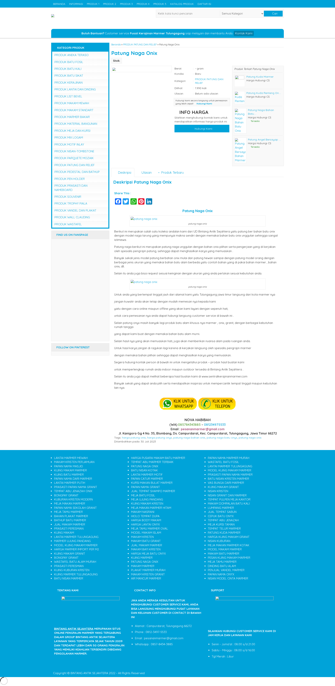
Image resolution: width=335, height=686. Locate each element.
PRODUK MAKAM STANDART (73, 110)
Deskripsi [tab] (124, 172)
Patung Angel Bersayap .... (264, 139)
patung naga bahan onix (189, 437)
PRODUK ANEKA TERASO (71, 55)
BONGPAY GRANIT (66, 495)
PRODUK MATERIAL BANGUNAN (75, 124)
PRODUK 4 (143, 3)
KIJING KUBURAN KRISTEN (71, 570)
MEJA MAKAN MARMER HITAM (151, 508)
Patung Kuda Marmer (260, 76)
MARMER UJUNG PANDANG (72, 541)
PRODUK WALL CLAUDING (72, 217)
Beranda (116, 44)
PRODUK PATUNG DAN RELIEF (140, 44)
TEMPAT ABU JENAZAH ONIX (73, 491)
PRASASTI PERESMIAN (69, 528)
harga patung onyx (159, 437)
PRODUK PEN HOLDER (69, 179)
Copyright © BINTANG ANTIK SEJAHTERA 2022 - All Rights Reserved (99, 673)
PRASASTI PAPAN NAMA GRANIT (75, 487)
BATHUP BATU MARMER (70, 520)
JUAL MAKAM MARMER (69, 524)
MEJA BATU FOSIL (143, 495)
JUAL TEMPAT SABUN (222, 512)
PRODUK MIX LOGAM (68, 137)
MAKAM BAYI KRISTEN (146, 549)
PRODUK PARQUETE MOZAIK (74, 158)
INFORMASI (76, 3)
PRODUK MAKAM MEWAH (71, 103)
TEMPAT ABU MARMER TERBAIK (152, 462)
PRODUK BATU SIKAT (68, 75)
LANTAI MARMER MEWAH (71, 458)
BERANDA (59, 3)
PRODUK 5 (159, 3)
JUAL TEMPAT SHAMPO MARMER (153, 491)
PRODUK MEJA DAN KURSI (72, 131)
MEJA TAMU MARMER (68, 512)
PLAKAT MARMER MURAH (148, 570)
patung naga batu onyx (222, 437)
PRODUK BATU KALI (67, 69)
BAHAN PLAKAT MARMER (71, 516)
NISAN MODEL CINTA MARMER (228, 578)
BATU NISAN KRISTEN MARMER (228, 478)
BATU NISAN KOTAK (144, 470)
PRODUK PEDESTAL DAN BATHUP (77, 172)
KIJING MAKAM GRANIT (69, 553)
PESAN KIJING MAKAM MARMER (229, 557)
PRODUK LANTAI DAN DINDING (75, 89)
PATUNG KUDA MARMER (224, 532)
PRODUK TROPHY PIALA (70, 203)
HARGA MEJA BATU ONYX (148, 553)
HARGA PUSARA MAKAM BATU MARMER (158, 458)
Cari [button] (274, 13)
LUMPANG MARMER (221, 508)
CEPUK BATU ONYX (221, 516)
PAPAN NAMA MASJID (68, 466)
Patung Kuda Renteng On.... (263, 93)
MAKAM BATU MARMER (223, 553)
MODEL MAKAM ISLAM (146, 532)
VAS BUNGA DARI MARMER (226, 483)
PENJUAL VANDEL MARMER (226, 570)
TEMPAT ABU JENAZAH (223, 520)
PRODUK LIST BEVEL (68, 96)
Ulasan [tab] (146, 172)
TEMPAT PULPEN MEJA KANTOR (229, 499)
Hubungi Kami (203, 128)
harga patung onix (134, 437)
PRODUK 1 (93, 3)
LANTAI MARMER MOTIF (147, 474)
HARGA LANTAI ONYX (145, 524)
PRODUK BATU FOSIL (68, 62)
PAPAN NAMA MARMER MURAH (228, 458)
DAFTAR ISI (204, 3)
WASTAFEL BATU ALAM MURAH (75, 562)
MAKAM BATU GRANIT (146, 541)
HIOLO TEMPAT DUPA (145, 516)
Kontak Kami (243, 33)
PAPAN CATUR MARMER (147, 478)
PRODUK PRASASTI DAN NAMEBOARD (70, 188)
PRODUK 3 (126, 3)
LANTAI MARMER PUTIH (69, 483)
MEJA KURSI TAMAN (221, 524)
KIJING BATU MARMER (69, 474)
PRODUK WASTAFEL (68, 224)
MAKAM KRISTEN (142, 537)
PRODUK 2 (109, 3)
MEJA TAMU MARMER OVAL (149, 528)
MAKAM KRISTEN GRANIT (148, 574)
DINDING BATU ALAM (222, 566)
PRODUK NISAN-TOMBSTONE (74, 151)
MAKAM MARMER (142, 566)
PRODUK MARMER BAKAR (72, 117)
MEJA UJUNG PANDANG (147, 499)
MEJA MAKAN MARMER (69, 503)
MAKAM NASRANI (142, 512)
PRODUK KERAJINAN (68, 82)
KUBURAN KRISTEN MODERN (73, 499)
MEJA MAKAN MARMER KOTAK (228, 545)
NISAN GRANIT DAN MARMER (227, 495)
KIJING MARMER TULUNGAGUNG (76, 574)
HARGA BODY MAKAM (146, 520)
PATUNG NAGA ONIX (144, 466)
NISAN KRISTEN (218, 491)
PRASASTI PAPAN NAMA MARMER (230, 474)
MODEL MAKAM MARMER (225, 549)
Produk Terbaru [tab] (172, 172)
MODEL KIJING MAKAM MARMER (76, 545)
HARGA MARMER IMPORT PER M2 (76, 549)
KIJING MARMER (142, 557)
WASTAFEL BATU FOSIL (223, 462)
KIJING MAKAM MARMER (70, 470)
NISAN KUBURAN (219, 541)
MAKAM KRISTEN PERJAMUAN (74, 462)
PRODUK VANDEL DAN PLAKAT (75, 210)
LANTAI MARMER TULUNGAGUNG (76, 537)
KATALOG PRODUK (182, 3)
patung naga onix (250, 437)
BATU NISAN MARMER (68, 578)
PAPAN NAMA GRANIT (145, 487)
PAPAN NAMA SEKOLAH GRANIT (75, 508)
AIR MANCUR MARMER (146, 578)
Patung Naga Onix (134, 53)
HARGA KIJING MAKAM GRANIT (229, 537)
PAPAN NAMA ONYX (221, 574)
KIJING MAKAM (64, 532)
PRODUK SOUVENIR (67, 197)
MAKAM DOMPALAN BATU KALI (229, 503)
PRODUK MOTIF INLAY (69, 144)
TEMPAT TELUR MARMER (224, 528)
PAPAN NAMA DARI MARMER (73, 478)
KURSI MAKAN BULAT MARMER (152, 483)
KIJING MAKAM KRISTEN (147, 503)
